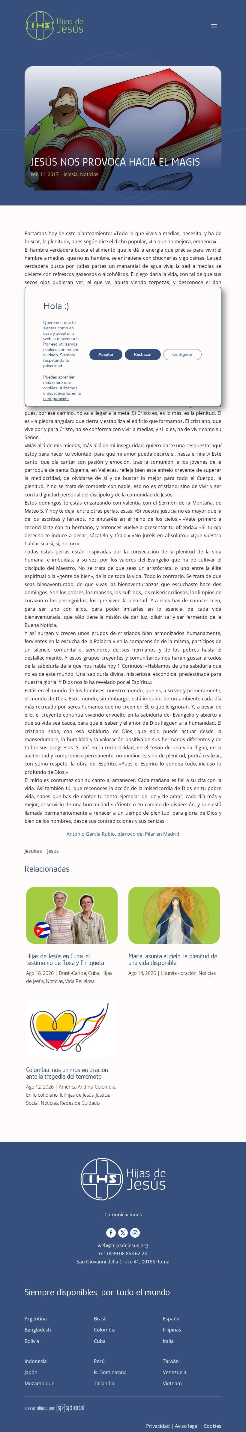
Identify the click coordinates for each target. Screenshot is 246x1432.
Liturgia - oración (178, 973)
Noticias (89, 174)
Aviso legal (187, 1426)
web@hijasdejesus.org (123, 1245)
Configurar (182, 354)
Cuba (93, 973)
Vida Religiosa (79, 981)
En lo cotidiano (42, 1095)
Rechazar (143, 354)
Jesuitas (33, 851)
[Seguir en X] (123, 1233)
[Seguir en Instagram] (135, 1233)
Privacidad (158, 1426)
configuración (56, 399)
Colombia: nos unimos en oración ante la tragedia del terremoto (67, 1073)
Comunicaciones (123, 1214)
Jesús (53, 851)
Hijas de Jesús (79, 1095)
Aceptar (105, 354)
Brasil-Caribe (72, 973)
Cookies (212, 1426)
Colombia (105, 1086)
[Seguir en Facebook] (111, 1233)
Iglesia (71, 174)
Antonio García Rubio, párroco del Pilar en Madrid (123, 834)
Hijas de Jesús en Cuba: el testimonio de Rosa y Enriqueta (65, 959)
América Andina (76, 1086)
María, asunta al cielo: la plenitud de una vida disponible (172, 959)
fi (61, 1095)
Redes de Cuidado (80, 1103)
